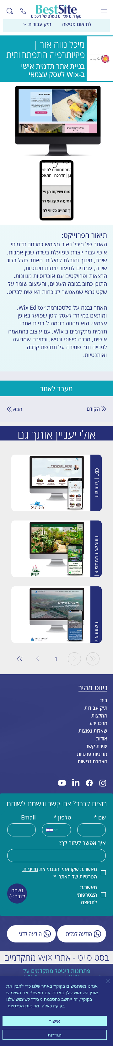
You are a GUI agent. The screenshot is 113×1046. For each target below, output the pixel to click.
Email (28, 817)
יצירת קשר (96, 746)
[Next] (37, 659)
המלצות (99, 715)
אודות (101, 738)
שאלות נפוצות (92, 730)
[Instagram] (102, 782)
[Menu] (104, 11)
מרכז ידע (98, 723)
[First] (93, 658)
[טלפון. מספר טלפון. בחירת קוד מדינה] (52, 829)
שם (100, 817)
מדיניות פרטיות (92, 753)
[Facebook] (89, 782)
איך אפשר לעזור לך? (82, 843)
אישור (54, 1021)
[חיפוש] (9, 11)
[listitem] (56, 483)
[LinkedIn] (75, 782)
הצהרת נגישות (92, 761)
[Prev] (74, 658)
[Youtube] (62, 782)
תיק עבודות (95, 707)
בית (103, 700)
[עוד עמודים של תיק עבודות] (24, 24)
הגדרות (55, 1035)
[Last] (19, 659)
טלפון (62, 817)
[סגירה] (104, 985)
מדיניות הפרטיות (23, 1005)
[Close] (23, 11)
